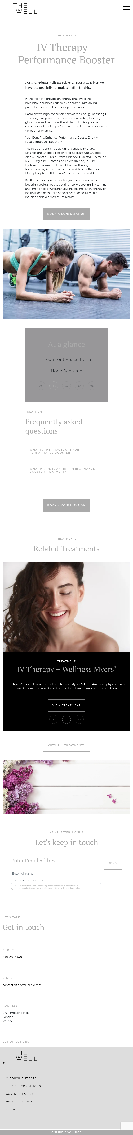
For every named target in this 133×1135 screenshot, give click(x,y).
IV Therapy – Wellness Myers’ (66, 669)
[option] (66, 366)
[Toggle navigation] (126, 8)
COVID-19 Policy (20, 1094)
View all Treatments (66, 745)
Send (112, 863)
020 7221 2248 (12, 957)
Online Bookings (66, 1132)
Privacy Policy (19, 1102)
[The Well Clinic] (25, 8)
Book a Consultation (66, 214)
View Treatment (66, 705)
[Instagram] (4, 1063)
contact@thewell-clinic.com (22, 985)
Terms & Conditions (23, 1086)
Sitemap (13, 1109)
